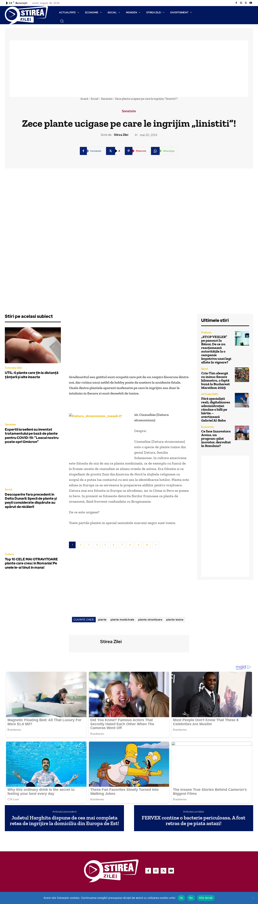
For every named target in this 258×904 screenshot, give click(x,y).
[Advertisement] (129, 68)
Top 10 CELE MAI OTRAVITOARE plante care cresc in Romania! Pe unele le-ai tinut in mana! (31, 563)
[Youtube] (250, 3)
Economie (207, 427)
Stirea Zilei (121, 135)
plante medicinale (122, 619)
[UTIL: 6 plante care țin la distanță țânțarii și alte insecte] (33, 345)
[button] (62, 21)
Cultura (9, 554)
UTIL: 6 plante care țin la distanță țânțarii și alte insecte (31, 374)
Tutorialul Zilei (13, 367)
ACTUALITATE (209, 394)
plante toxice (175, 619)
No (191, 897)
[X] (245, 3)
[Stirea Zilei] (84, 643)
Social (94, 98)
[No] (253, 898)
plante (102, 619)
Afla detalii (206, 897)
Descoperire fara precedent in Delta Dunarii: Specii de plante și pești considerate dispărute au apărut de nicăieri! (31, 500)
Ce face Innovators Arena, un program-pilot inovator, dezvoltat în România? (216, 438)
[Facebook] (236, 3)
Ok (181, 897)
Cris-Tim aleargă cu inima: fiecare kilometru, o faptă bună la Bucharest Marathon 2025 (215, 380)
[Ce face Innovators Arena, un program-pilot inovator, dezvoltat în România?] (242, 433)
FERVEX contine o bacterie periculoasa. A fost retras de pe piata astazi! (193, 820)
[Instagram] (241, 3)
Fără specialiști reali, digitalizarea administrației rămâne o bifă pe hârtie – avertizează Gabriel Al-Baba (215, 409)
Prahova (206, 332)
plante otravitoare (150, 619)
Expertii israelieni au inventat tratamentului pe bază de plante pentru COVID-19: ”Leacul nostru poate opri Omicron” (31, 435)
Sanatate (106, 98)
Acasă (84, 98)
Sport (204, 368)
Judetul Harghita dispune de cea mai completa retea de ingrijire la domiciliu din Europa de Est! (64, 820)
